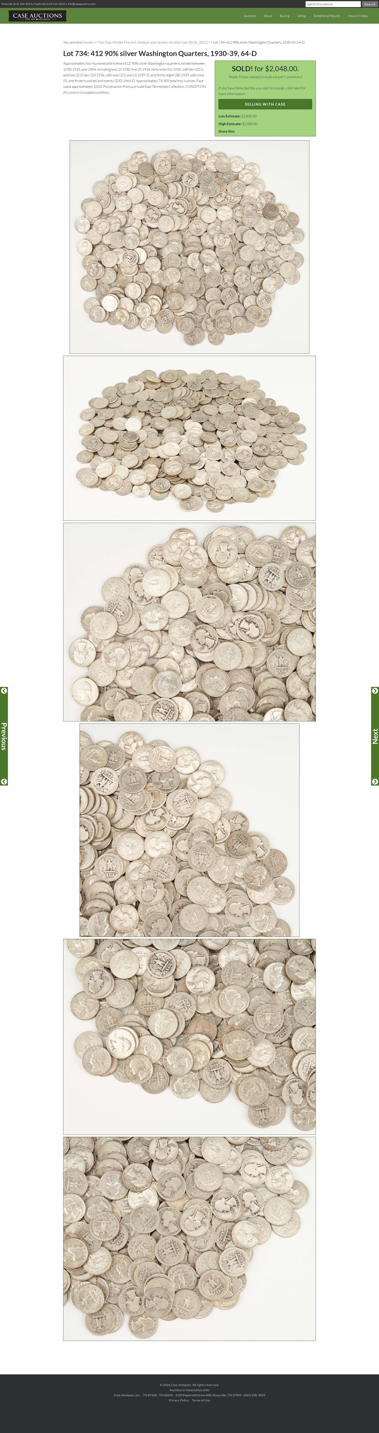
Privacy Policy (179, 1400)
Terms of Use (201, 1400)
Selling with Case (265, 104)
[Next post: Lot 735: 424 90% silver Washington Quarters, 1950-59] (375, 736)
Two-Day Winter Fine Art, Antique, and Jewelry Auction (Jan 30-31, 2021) (153, 42)
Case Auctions (37, 16)
